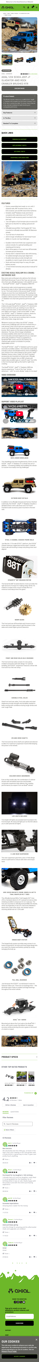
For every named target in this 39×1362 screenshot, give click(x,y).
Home (4, 13)
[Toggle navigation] (35, 7)
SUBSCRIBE (19, 1323)
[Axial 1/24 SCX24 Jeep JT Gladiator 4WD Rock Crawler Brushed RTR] (19, 35)
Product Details (8, 96)
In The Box (7, 118)
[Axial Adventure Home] (8, 7)
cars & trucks (14, 13)
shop (8, 13)
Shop (7, 1335)
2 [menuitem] (19, 1263)
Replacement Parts (19, 145)
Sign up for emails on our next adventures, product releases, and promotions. (17, 1310)
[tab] (10, 1105)
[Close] (36, 1339)
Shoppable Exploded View (20, 158)
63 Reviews (33, 74)
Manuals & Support (19, 139)
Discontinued (19, 88)
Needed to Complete (10, 123)
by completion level (25, 13)
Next (35, 35)
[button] (7, 1159)
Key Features (7, 113)
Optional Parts (19, 152)
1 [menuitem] (17, 1263)
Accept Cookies (19, 1356)
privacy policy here (9, 1351)
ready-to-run (8, 15)
